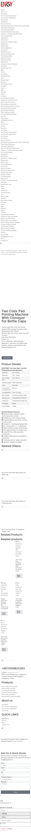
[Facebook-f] (8, 352)
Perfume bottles (6, 60)
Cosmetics (4, 74)
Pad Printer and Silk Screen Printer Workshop (15, 26)
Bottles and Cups (6, 68)
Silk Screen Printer (6, 84)
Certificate (4, 22)
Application (4, 38)
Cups (2, 88)
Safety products (6, 58)
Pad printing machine (7, 98)
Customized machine (7, 110)
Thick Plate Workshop (7, 28)
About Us (4, 12)
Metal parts (4, 44)
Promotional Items (6, 56)
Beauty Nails (5, 80)
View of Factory (6, 24)
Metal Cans (4, 62)
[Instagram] (17, 352)
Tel (2, 772)
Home (3, 10)
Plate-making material (8, 112)
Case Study (4, 118)
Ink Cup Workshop (6, 36)
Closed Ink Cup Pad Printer (9, 100)
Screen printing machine (8, 108)
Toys (2, 78)
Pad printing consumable (8, 104)
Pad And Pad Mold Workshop (10, 32)
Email (3, 767)
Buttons (3, 82)
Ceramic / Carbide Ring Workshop (11, 34)
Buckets (3, 92)
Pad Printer (4, 40)
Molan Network (18, 741)
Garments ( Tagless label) (9, 42)
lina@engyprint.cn (13, 672)
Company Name (6, 777)
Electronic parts (6, 52)
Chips (2, 72)
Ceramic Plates (5, 76)
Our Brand (4, 14)
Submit (3, 828)
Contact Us (4, 124)
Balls (2, 70)
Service (3, 116)
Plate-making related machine (10, 106)
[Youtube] (13, 352)
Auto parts (4, 50)
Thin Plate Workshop (7, 30)
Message (4, 781)
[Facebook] (13, 747)
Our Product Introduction (8, 16)
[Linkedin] (4, 352)
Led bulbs (4, 66)
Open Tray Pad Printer (8, 102)
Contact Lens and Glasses (9, 64)
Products (3, 96)
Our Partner (4, 20)
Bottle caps (4, 46)
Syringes (3, 86)
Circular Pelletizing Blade (8, 114)
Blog (2, 122)
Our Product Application (8, 18)
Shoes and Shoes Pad (7, 54)
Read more (18, 575)
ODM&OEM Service (7, 120)
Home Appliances (6, 48)
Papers (3, 94)
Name (2, 763)
